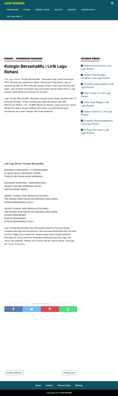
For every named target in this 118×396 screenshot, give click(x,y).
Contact (49, 385)
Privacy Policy (64, 385)
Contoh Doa (87, 10)
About (38, 385)
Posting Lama (69, 373)
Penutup (71, 10)
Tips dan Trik (13, 17)
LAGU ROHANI (14, 3)
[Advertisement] (59, 33)
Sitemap (79, 385)
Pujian (26, 10)
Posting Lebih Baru (14, 373)
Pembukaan (13, 10)
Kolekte (58, 10)
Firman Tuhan (42, 10)
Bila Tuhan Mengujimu (14, 244)
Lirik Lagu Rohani (12, 79)
